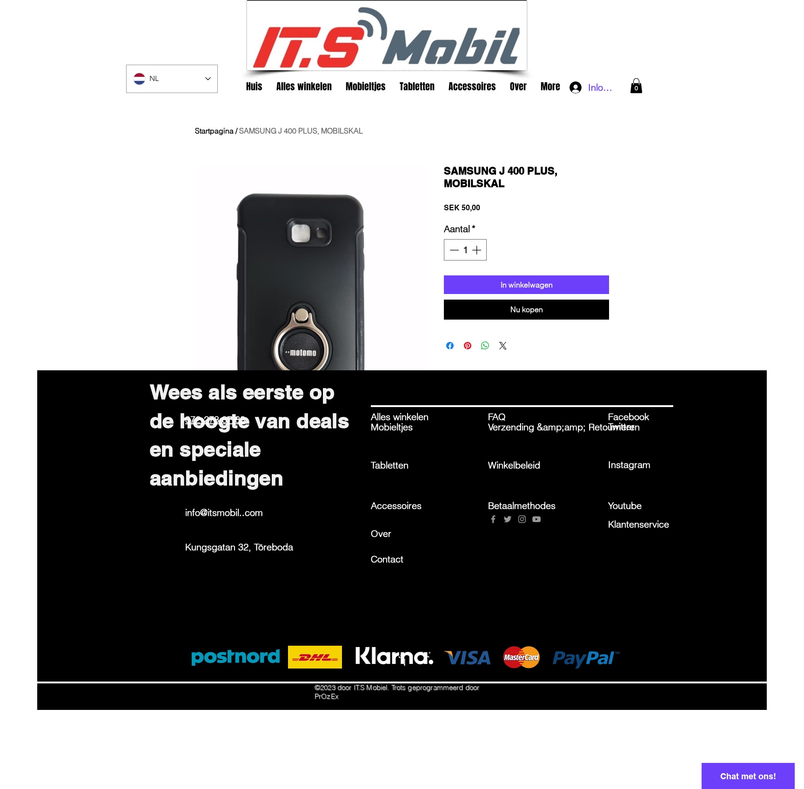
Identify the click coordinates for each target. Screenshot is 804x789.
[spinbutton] (465, 250)
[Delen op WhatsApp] (485, 345)
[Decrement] (453, 250)
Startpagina (214, 130)
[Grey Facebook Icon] (493, 519)
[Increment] (477, 250)
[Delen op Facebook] (450, 345)
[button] (636, 85)
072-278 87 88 (215, 419)
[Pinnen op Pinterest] (467, 345)
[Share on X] (503, 345)
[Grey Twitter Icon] (507, 519)
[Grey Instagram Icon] (522, 519)
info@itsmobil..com (224, 512)
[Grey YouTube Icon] (536, 519)
